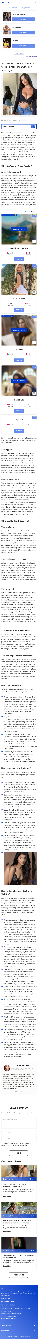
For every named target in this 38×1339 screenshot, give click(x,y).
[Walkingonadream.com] (5, 2)
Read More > (8, 1196)
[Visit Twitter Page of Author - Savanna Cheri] (19, 1092)
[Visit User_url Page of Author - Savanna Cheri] (16, 1092)
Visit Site (19, 259)
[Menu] (36, 2)
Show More (19, 53)
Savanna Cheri (23, 1065)
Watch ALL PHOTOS (19, 229)
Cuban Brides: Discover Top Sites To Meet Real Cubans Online (17, 1185)
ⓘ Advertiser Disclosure (31, 212)
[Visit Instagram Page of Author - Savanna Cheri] (22, 1092)
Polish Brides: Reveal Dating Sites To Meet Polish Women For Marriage (17, 1222)
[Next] (2, 279)
